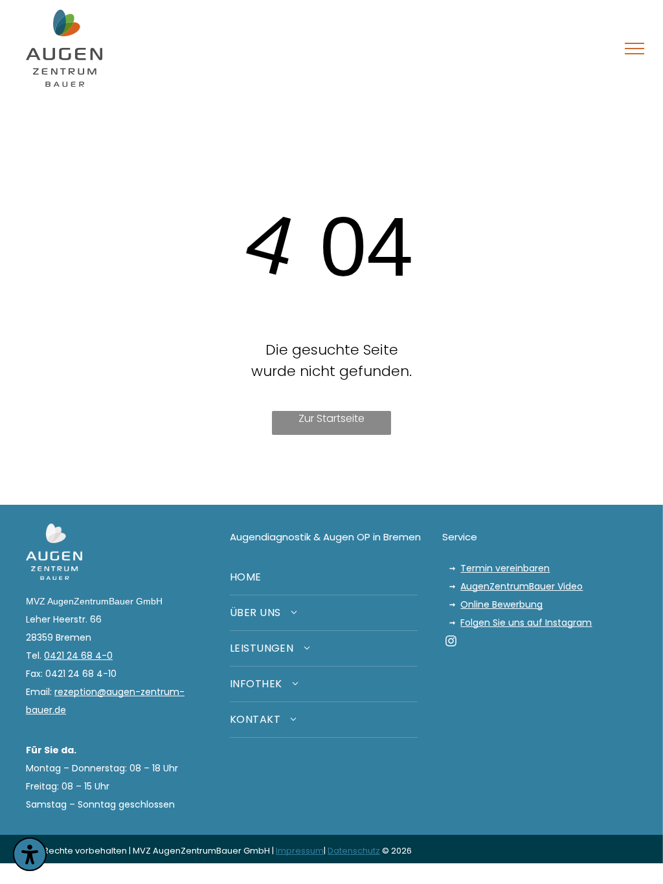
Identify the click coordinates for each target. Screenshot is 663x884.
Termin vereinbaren (505, 568)
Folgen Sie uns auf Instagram (526, 622)
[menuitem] (324, 577)
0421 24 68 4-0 (78, 655)
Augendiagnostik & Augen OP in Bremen (325, 537)
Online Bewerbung (501, 604)
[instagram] (450, 643)
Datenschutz (354, 851)
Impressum (300, 851)
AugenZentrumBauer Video (521, 586)
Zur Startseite (331, 418)
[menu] (634, 48)
